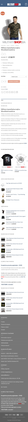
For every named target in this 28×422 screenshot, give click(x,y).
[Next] (27, 163)
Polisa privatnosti (5, 345)
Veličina (3, 76)
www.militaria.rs (5, 375)
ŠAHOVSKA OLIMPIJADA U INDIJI (9, 356)
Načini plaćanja (4, 342)
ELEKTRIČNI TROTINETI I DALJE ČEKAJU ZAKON (13, 358)
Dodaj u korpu (13, 81)
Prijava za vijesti (5, 327)
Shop (8, 45)
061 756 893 (4, 387)
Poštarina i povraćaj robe (7, 340)
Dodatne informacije (6, 103)
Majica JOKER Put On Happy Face (7, 171)
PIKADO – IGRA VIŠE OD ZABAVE (9, 353)
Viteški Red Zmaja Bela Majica (21, 170)
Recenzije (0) (4, 105)
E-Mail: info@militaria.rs (6, 372)
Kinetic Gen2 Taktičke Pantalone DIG (9, 361)
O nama (3, 321)
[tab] (14, 100)
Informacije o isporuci (6, 337)
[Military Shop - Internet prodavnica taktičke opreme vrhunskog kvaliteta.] (14, 4)
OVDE (25, 143)
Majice (17, 45)
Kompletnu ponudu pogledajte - (11, 265)
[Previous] (1, 163)
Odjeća (12, 45)
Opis (2, 100)
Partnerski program (5, 324)
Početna (3, 45)
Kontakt (3, 329)
